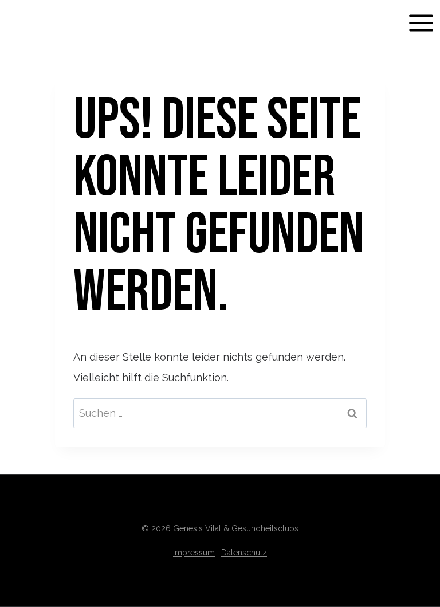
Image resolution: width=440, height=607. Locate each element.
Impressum (194, 552)
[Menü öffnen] (421, 22)
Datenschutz (244, 552)
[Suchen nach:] (220, 413)
